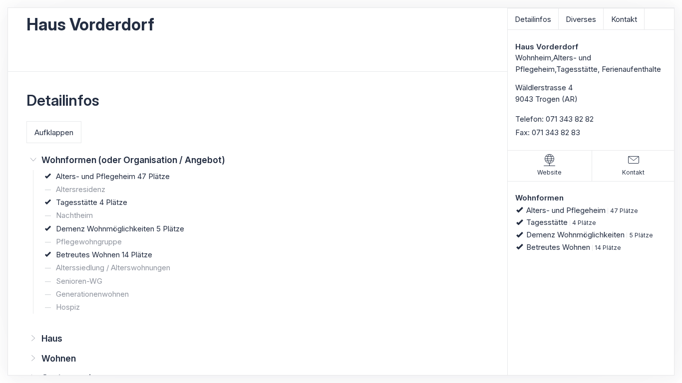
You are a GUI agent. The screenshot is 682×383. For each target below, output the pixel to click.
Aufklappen (53, 132)
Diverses (581, 19)
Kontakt (624, 19)
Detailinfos (533, 19)
